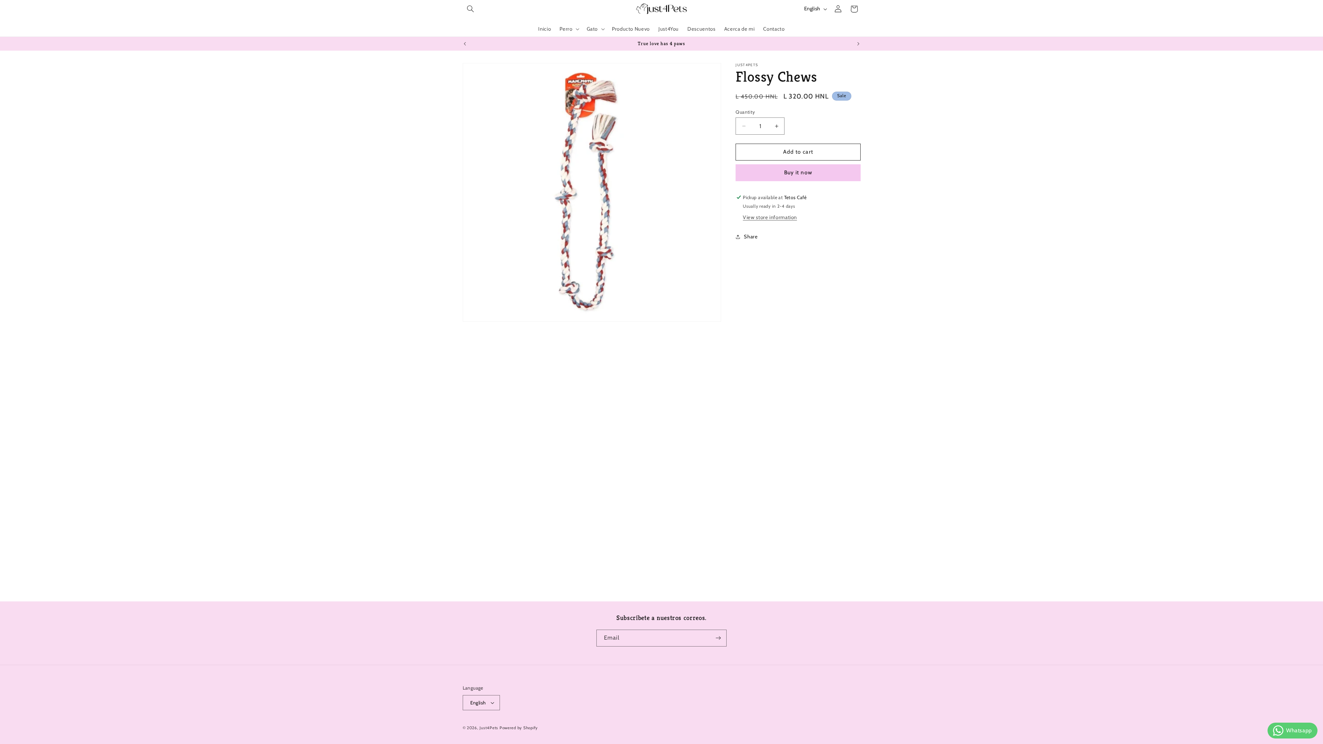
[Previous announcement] (464, 44)
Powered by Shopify (519, 727)
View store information (770, 217)
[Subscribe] (718, 638)
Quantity (745, 112)
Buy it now (798, 172)
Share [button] (751, 237)
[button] (471, 9)
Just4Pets (489, 727)
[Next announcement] (858, 44)
